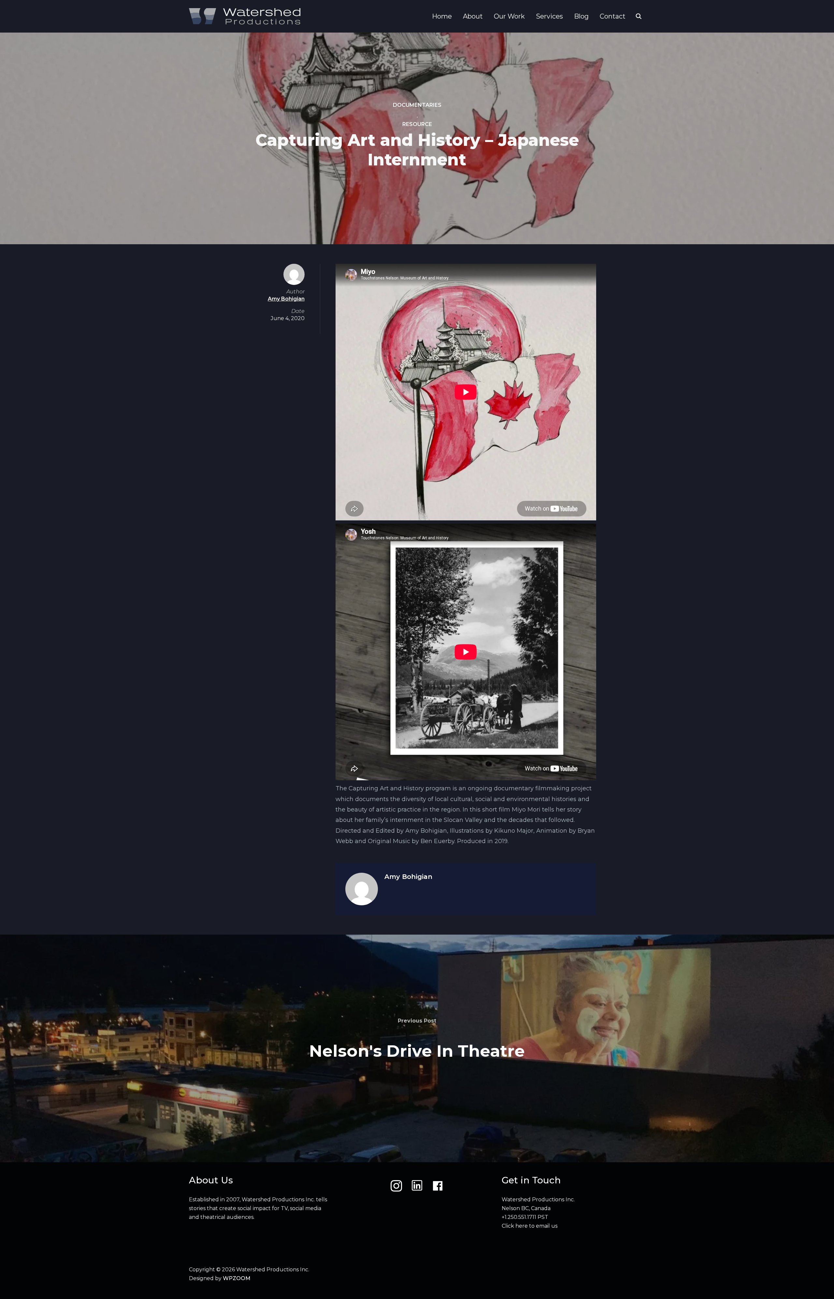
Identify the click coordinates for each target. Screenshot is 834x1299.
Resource (417, 124)
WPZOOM (237, 1278)
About (473, 16)
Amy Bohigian (408, 877)
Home (442, 16)
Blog (581, 16)
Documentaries (417, 105)
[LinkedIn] (417, 1185)
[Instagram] (396, 1185)
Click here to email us (529, 1226)
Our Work (509, 16)
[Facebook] (437, 1185)
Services (549, 16)
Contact (613, 16)
